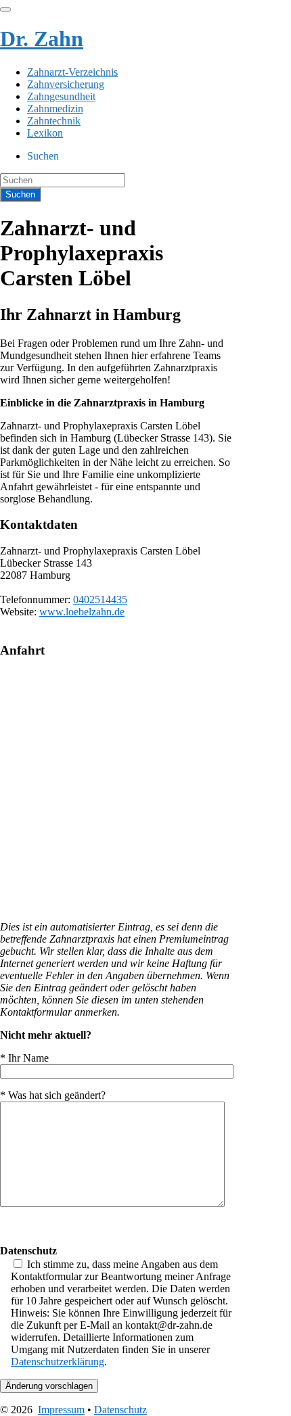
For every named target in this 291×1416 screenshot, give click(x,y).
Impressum (61, 1409)
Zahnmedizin (55, 108)
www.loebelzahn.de (82, 611)
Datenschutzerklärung (57, 1361)
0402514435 (100, 599)
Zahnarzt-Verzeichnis (72, 72)
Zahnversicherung (65, 84)
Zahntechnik (54, 120)
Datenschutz (120, 1409)
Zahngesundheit (61, 96)
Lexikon (45, 133)
